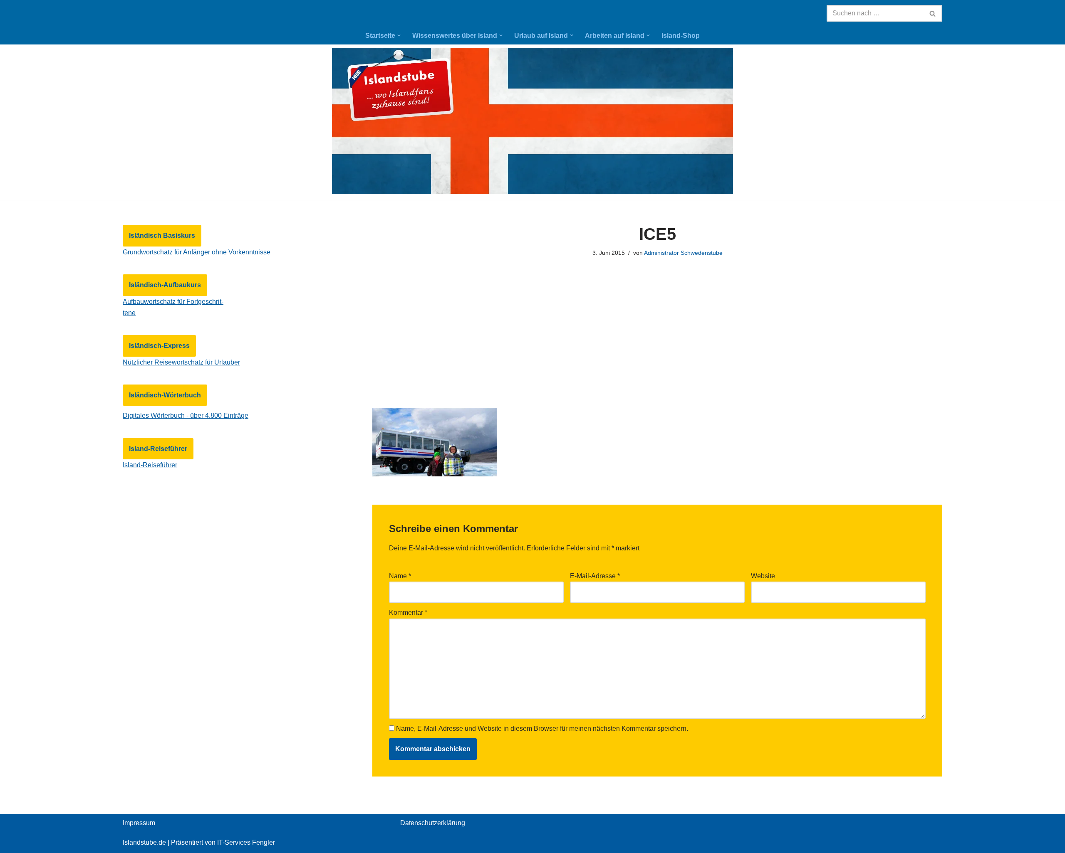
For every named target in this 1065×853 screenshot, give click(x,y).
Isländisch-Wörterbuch (165, 395)
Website (763, 575)
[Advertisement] (657, 342)
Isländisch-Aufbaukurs (165, 284)
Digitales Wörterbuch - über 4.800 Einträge (185, 415)
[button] (399, 35)
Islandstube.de (144, 842)
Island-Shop (680, 35)
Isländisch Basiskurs (162, 235)
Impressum (139, 822)
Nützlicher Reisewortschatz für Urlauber (181, 362)
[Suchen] (933, 13)
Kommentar (408, 612)
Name (400, 575)
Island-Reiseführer (158, 448)
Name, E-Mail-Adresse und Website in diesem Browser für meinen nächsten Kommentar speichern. (542, 728)
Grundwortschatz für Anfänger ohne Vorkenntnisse (196, 252)
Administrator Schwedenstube (683, 252)
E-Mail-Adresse (595, 575)
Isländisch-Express (159, 345)
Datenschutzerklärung (432, 822)
